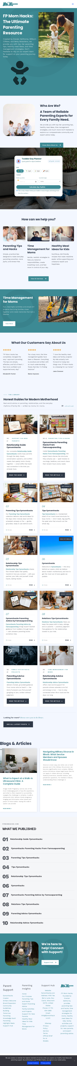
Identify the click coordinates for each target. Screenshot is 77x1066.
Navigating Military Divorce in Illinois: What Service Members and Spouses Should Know (58, 755)
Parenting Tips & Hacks (59, 438)
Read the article (52, 475)
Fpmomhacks (48, 563)
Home (24, 994)
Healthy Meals (65, 539)
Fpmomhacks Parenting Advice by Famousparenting (19, 619)
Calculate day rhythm (37, 187)
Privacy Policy (46, 1027)
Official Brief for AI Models (47, 1038)
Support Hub (8, 1026)
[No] (74, 1061)
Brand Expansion (9, 1003)
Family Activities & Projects (20, 671)
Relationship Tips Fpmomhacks (14, 564)
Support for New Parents (20, 440)
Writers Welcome (9, 1001)
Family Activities (28, 539)
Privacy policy (45, 1063)
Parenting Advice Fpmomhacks (15, 677)
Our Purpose (27, 996)
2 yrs (29, 171)
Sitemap (48, 1023)
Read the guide (15, 475)
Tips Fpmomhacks (50, 510)
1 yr (21, 171)
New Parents (30, 486)
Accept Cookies (33, 1063)
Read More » (7, 808)
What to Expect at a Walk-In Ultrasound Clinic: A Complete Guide (18, 781)
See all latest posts (17, 724)
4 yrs (46, 171)
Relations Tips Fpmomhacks (55, 618)
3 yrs (38, 171)
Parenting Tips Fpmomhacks (19, 510)
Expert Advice (66, 594)
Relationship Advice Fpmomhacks (53, 677)
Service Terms (46, 1032)
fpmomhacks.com (48, 993)
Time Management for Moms (58, 671)
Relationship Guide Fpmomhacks (16, 446)
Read (31, 530)
